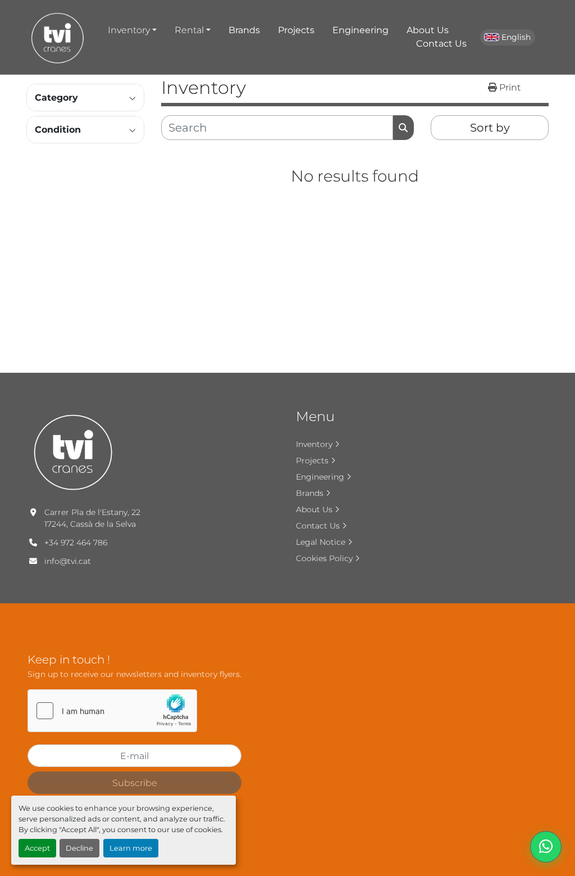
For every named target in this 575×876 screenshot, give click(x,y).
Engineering (360, 30)
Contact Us (441, 43)
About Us (428, 30)
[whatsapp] (546, 847)
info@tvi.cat (67, 561)
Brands (244, 30)
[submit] (403, 127)
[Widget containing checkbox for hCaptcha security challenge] (112, 710)
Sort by (490, 127)
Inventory (129, 30)
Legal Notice (320, 542)
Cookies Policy (324, 558)
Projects (296, 30)
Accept (37, 848)
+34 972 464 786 (75, 543)
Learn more (130, 848)
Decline (79, 848)
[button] (132, 30)
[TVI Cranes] (73, 450)
